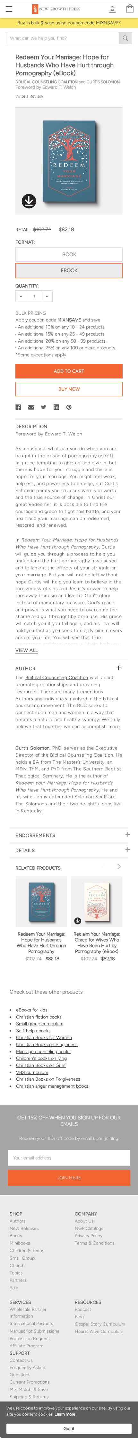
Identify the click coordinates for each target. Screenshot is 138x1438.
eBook (69, 270)
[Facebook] (18, 407)
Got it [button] (69, 1428)
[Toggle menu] (9, 9)
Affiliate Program (26, 1346)
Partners (18, 1280)
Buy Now (69, 389)
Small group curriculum (39, 1024)
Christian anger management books (52, 1086)
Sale (14, 1287)
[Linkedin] (56, 407)
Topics (16, 1273)
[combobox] (69, 38)
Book (69, 254)
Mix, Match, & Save (29, 1389)
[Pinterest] (69, 407)
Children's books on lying (41, 1058)
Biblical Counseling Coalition (57, 677)
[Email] (31, 407)
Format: (25, 242)
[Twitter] (43, 407)
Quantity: (27, 286)
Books (16, 1236)
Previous (104, 866)
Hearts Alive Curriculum (99, 1331)
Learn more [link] (65, 1414)
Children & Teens (27, 1250)
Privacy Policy (88, 1236)
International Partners (31, 1323)
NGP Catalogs (89, 1228)
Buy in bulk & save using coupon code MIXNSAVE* (69, 23)
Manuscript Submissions (34, 1331)
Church (17, 1265)
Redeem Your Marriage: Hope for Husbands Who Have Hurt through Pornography (41, 942)
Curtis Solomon (32, 748)
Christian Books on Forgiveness (48, 1079)
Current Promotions (30, 1382)
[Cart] (130, 9)
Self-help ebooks (33, 1031)
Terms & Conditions (95, 1243)
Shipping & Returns (29, 1397)
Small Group (22, 1258)
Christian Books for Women (44, 1037)
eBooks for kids (31, 1010)
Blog (79, 1317)
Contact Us (21, 1360)
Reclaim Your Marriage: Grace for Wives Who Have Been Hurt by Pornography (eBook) (96, 942)
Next (118, 866)
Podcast (83, 1309)
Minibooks (20, 1243)
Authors (18, 1221)
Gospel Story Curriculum (100, 1324)
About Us (84, 1221)
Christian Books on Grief (41, 1065)
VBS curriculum (32, 1072)
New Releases (24, 1228)
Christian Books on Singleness (47, 1044)
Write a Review (29, 96)
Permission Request (30, 1338)
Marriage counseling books (43, 1051)
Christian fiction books (39, 1017)
